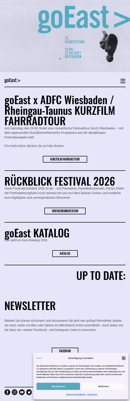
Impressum (92, 394)
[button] (123, 358)
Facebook (65, 351)
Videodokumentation (65, 211)
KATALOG (65, 253)
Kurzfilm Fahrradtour (65, 159)
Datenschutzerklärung (76, 394)
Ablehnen (103, 386)
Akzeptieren (58, 386)
